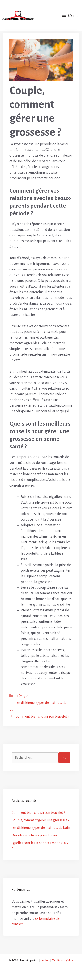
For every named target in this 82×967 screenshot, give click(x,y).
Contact (45, 960)
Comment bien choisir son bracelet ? (42, 716)
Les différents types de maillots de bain (41, 828)
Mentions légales (62, 960)
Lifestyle (22, 696)
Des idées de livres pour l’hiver (34, 835)
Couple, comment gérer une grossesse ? (40, 820)
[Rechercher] (64, 757)
